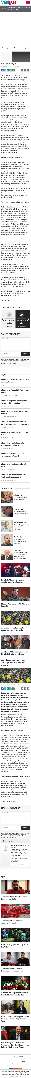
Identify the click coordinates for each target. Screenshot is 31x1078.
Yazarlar (13, 48)
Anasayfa (6, 48)
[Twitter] (5, 70)
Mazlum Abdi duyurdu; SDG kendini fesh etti (17, 8)
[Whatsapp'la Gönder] (10, 70)
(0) (19, 864)
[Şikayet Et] (28, 864)
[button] (22, 70)
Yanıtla (14, 864)
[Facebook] (2, 70)
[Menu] (27, 2)
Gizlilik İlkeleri (24, 1062)
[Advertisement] (15, 28)
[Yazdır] (13, 70)
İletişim (16, 1062)
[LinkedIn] (8, 70)
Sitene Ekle (15, 1064)
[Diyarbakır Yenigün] (8, 2)
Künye (10, 1062)
